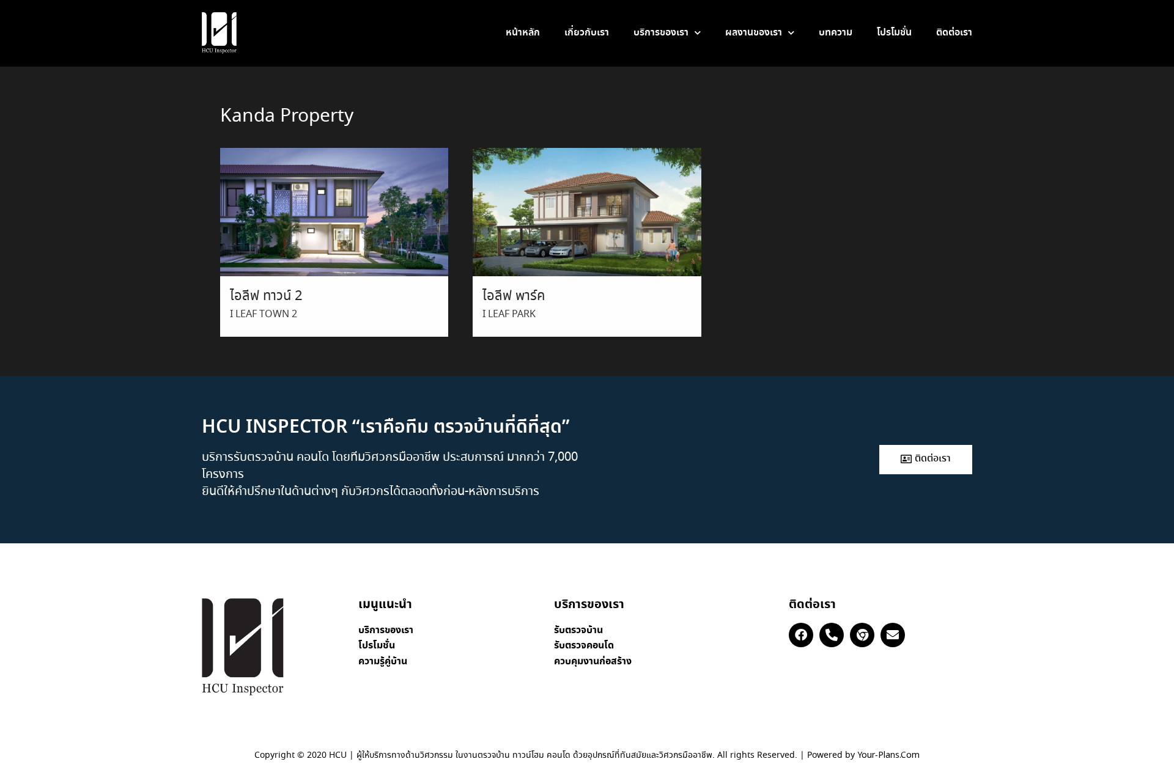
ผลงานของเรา (753, 33)
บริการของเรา (661, 33)
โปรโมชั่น (894, 33)
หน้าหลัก (523, 33)
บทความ (835, 33)
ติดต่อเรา (954, 33)
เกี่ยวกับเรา (586, 33)
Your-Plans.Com (888, 755)
